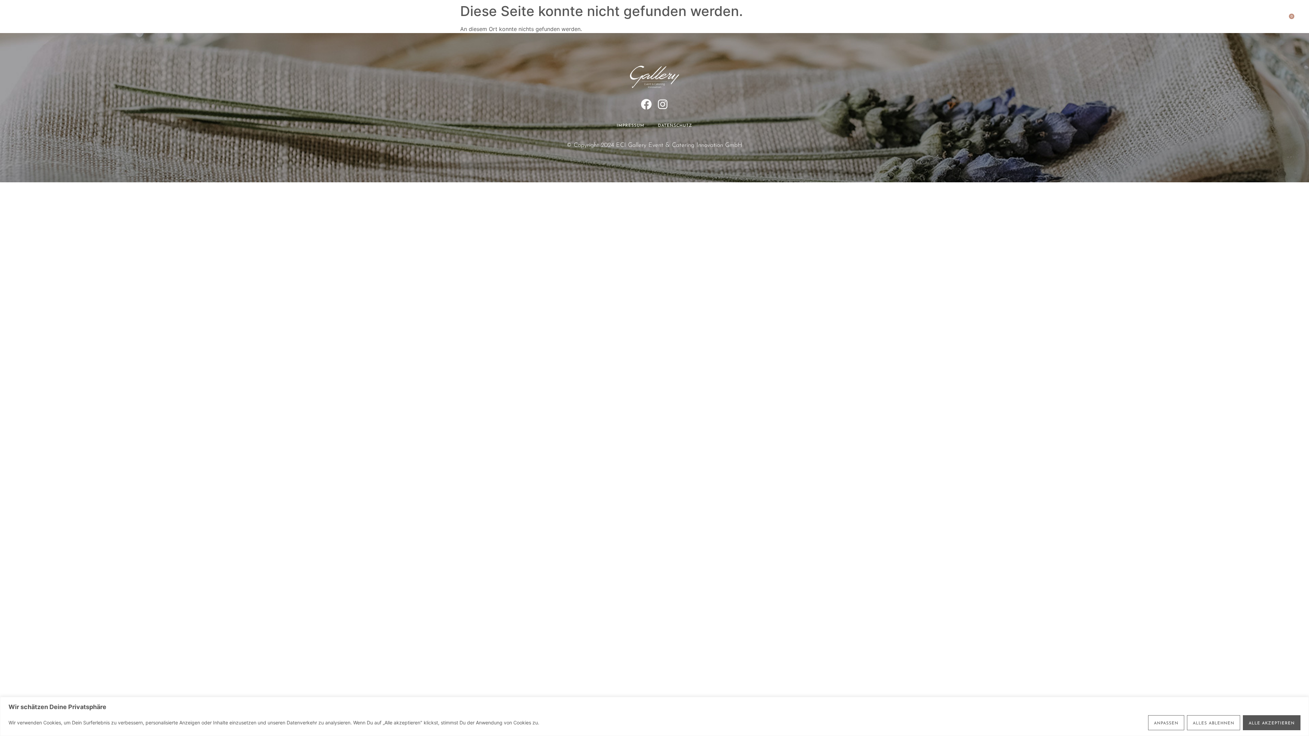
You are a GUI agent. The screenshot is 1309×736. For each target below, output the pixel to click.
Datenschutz (675, 126)
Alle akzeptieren (1272, 723)
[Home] (40, 20)
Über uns (734, 20)
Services (567, 20)
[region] (654, 716)
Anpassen (1166, 723)
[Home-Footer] (654, 77)
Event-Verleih (652, 20)
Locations (606, 20)
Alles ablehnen (1213, 723)
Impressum (630, 126)
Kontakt (770, 20)
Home (535, 20)
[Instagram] (662, 104)
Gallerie (696, 20)
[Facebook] (646, 104)
